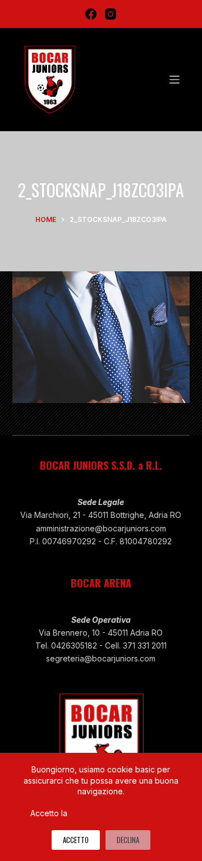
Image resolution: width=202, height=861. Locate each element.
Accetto (76, 839)
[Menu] (174, 80)
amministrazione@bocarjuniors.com (101, 528)
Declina (128, 839)
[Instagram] (110, 14)
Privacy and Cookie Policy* (120, 813)
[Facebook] (91, 14)
